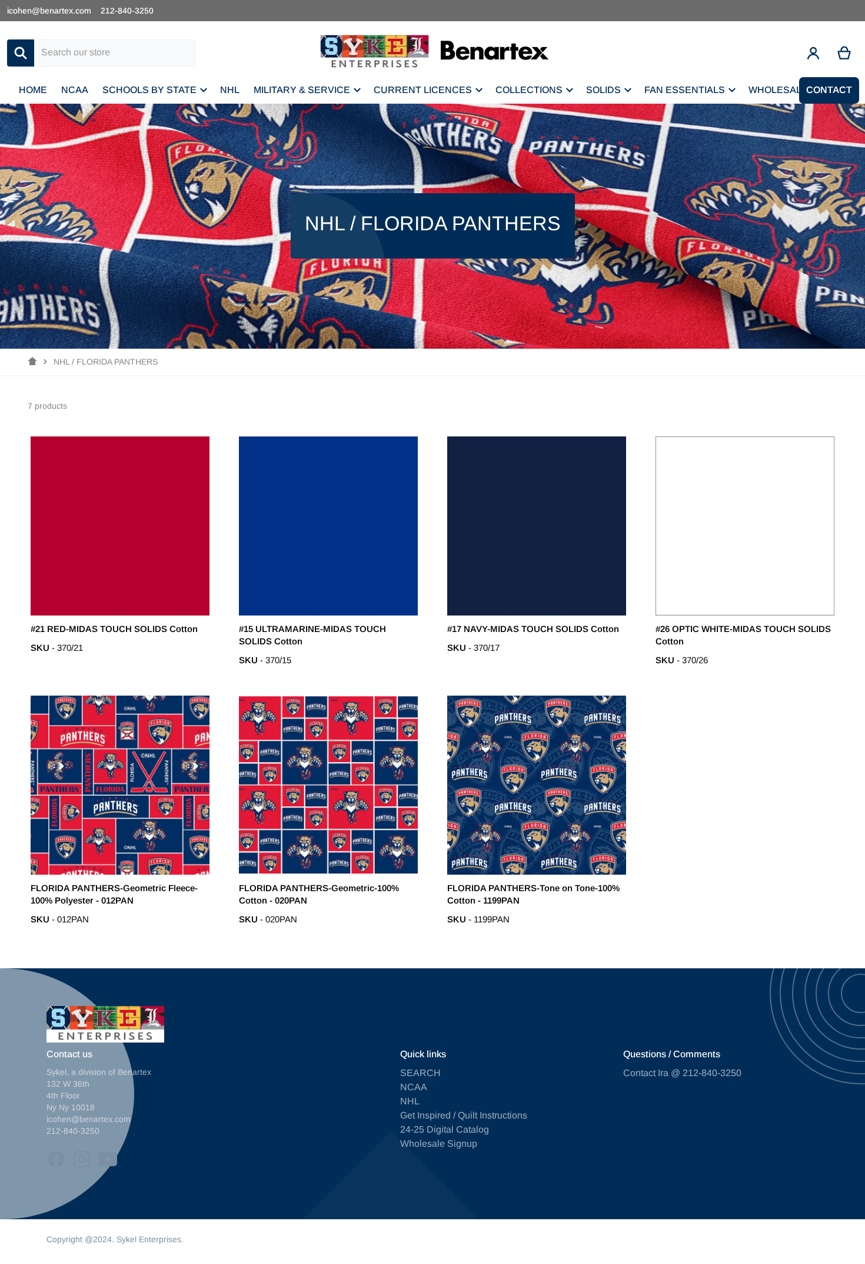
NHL (410, 1101)
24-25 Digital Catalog (444, 1129)
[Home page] (32, 361)
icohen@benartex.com (49, 10)
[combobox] (114, 53)
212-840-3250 (127, 10)
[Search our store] (20, 53)
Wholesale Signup (438, 1144)
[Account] (813, 53)
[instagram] (82, 1159)
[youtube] (108, 1159)
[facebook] (56, 1159)
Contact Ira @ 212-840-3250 (682, 1073)
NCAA (413, 1087)
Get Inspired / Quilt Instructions (463, 1115)
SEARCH (420, 1073)
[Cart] (844, 53)
